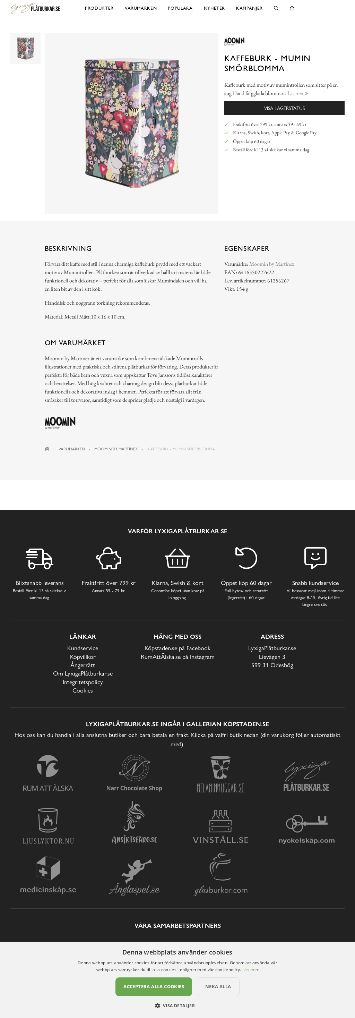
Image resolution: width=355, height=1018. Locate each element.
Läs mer (250, 970)
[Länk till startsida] (47, 449)
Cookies (82, 690)
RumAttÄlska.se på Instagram (178, 656)
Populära (180, 8)
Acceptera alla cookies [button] (153, 986)
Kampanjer (249, 8)
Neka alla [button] (218, 986)
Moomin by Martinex (271, 264)
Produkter (99, 8)
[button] (177, 1005)
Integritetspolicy (83, 682)
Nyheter (214, 8)
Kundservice (82, 648)
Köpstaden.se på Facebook (177, 648)
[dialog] (177, 980)
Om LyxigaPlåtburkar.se (83, 673)
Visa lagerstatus (284, 108)
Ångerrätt (82, 665)
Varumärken (141, 8)
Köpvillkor (83, 656)
